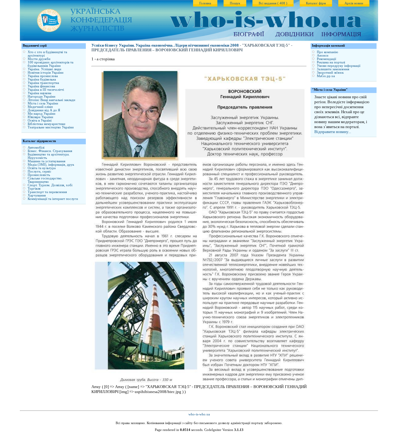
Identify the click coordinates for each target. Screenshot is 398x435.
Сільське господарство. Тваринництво (45, 180)
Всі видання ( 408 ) (273, 3)
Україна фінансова (41, 86)
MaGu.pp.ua (326, 76)
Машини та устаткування (46, 161)
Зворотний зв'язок (330, 72)
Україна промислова (43, 76)
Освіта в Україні (40, 120)
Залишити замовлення (333, 69)
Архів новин (354, 3)
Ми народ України (41, 113)
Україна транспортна (43, 83)
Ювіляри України (40, 117)
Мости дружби (39, 59)
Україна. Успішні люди (44, 69)
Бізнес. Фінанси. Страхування (50, 151)
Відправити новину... (332, 131)
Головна (205, 3)
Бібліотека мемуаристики (46, 124)
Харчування (37, 195)
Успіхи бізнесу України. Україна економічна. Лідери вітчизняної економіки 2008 (165, 45)
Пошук (235, 3)
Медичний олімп (40, 107)
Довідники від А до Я (44, 110)
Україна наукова (39, 93)
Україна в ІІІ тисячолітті (46, 89)
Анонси (322, 55)
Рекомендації (326, 59)
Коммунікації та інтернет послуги (53, 199)
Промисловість (39, 175)
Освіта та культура (42, 168)
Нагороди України (41, 96)
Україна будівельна (42, 79)
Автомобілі (36, 147)
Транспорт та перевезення (47, 192)
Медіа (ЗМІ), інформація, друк (51, 164)
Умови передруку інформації (338, 65)
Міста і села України (43, 103)
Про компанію (327, 52)
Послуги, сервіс (39, 171)
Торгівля (34, 188)
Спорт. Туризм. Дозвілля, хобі (50, 185)
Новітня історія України (45, 72)
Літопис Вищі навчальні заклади (51, 100)
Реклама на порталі (331, 62)
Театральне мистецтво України (51, 127)
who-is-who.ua (199, 414)
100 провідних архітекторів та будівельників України (50, 64)
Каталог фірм (316, 3)
